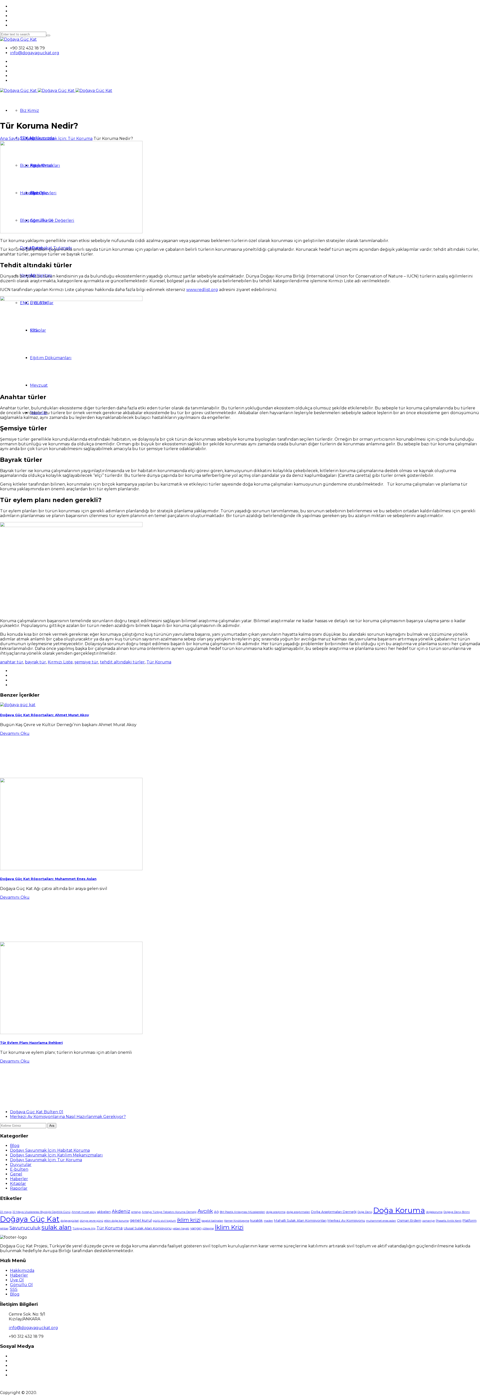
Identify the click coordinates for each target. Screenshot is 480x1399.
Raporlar (19, 1188)
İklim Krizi (229, 1227)
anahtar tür (11, 662)
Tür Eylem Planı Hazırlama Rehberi (31, 1043)
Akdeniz (121, 1211)
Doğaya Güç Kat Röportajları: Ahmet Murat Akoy (44, 715)
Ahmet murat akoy (84, 1212)
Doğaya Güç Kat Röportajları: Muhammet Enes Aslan (48, 879)
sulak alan (57, 1227)
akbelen (104, 1212)
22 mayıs (6, 1212)
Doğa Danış (365, 1212)
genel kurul (141, 1220)
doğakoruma (434, 1212)
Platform (469, 1220)
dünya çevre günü (91, 1220)
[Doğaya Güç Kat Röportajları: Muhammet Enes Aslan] (71, 868)
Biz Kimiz (29, 110)
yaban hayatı (180, 1228)
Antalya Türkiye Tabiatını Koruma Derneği (169, 1212)
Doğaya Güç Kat (30, 1219)
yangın (196, 1228)
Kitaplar (18, 1183)
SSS (14, 1289)
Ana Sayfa (10, 138)
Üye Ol (17, 1280)
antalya (136, 1212)
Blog (15, 1145)
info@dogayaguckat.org (34, 52)
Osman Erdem (409, 1220)
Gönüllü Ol (21, 1284)
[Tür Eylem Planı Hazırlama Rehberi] (71, 1032)
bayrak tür (35, 662)
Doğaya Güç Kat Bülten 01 (36, 1112)
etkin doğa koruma (116, 1220)
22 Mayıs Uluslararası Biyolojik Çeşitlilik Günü (41, 1212)
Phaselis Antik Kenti (449, 1220)
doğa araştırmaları (298, 1212)
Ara (51, 1125)
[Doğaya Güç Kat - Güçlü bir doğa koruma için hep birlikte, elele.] (18, 39)
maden (268, 1220)
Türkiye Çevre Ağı (84, 1228)
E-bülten (19, 1169)
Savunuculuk (25, 1228)
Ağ (216, 1212)
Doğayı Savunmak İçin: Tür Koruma (56, 138)
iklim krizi (188, 1220)
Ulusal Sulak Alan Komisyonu (148, 1228)
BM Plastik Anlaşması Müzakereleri (242, 1212)
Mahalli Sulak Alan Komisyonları (300, 1220)
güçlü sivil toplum (164, 1220)
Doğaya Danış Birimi (457, 1212)
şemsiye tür (86, 662)
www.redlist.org (202, 289)
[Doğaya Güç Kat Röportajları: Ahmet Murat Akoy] (18, 704)
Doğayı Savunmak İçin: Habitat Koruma (50, 1150)
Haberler (19, 1178)
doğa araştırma (276, 1212)
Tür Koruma (158, 662)
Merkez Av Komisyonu (346, 1220)
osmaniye (428, 1220)
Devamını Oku (15, 733)
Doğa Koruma (399, 1210)
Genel (16, 1174)
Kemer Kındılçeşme (236, 1220)
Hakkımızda (22, 1270)
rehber (4, 1228)
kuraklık (256, 1220)
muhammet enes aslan (381, 1220)
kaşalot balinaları (212, 1220)
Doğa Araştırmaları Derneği (333, 1212)
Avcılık (205, 1211)
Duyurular (21, 1164)
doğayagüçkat (69, 1220)
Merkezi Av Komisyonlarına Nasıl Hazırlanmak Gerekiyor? (68, 1116)
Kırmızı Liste (60, 662)
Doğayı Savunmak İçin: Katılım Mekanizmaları (56, 1155)
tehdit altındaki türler (122, 662)
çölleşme (208, 1228)
